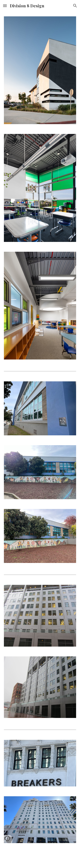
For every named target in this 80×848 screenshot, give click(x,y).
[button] (5, 5)
